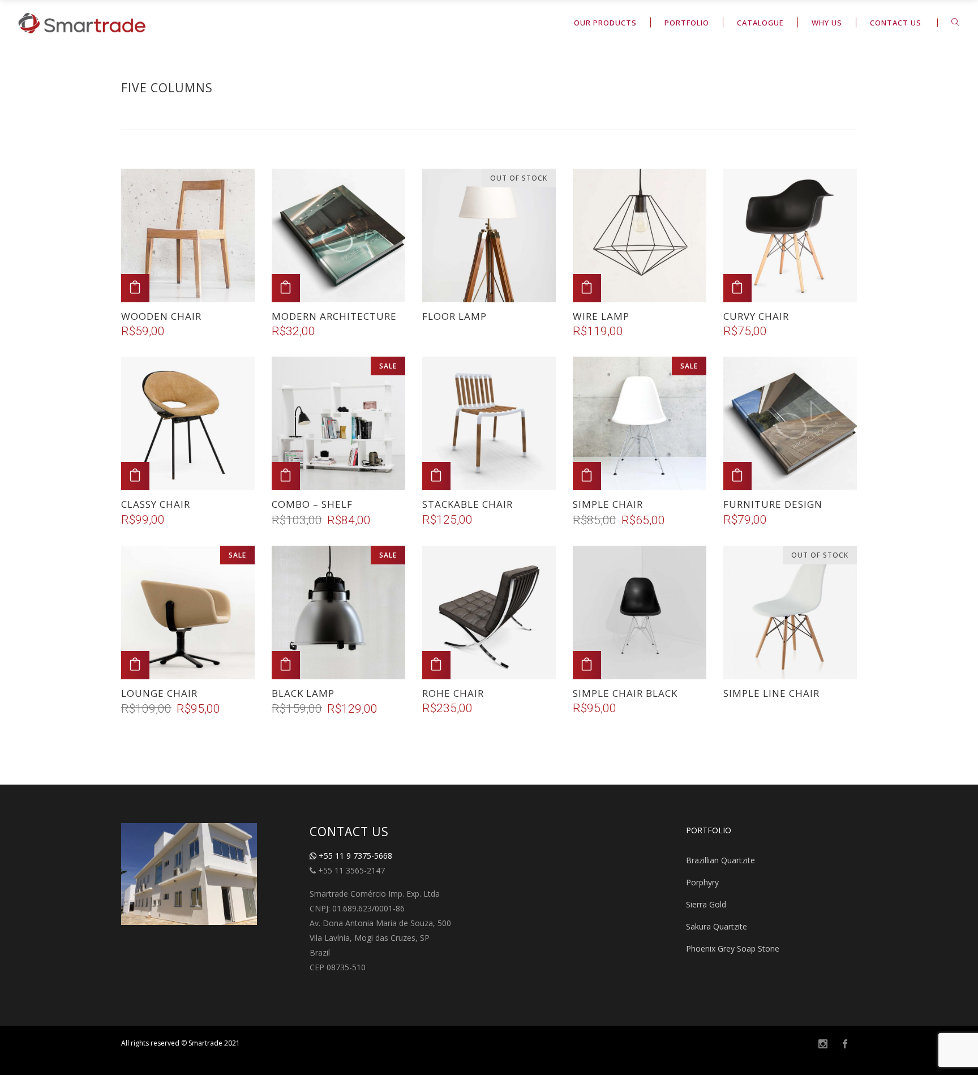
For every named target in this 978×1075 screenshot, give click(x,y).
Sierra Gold (706, 904)
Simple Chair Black (625, 693)
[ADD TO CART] (135, 288)
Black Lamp (303, 693)
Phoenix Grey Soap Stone (732, 948)
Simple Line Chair (771, 693)
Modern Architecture (334, 316)
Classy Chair (155, 504)
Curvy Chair (756, 316)
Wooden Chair (161, 316)
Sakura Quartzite (716, 926)
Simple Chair (608, 504)
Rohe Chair (453, 693)
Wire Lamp (601, 316)
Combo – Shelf (312, 504)
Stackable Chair (467, 504)
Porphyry (702, 882)
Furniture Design (772, 504)
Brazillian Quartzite (720, 860)
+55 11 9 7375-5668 (354, 855)
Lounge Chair (159, 693)
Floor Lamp (454, 316)
